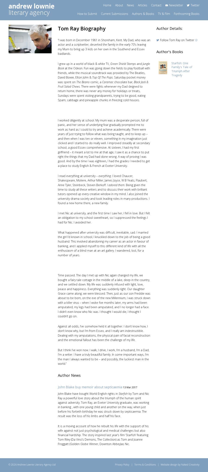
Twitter (195, 5)
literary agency (31, 9)
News (130, 5)
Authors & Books (143, 14)
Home (107, 5)
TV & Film (164, 14)
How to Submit (87, 14)
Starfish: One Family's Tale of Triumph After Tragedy (181, 69)
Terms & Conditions (145, 464)
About (119, 5)
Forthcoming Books (186, 14)
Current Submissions (114, 14)
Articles (142, 5)
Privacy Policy (122, 464)
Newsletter (176, 5)
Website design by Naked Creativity (180, 464)
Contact (156, 5)
